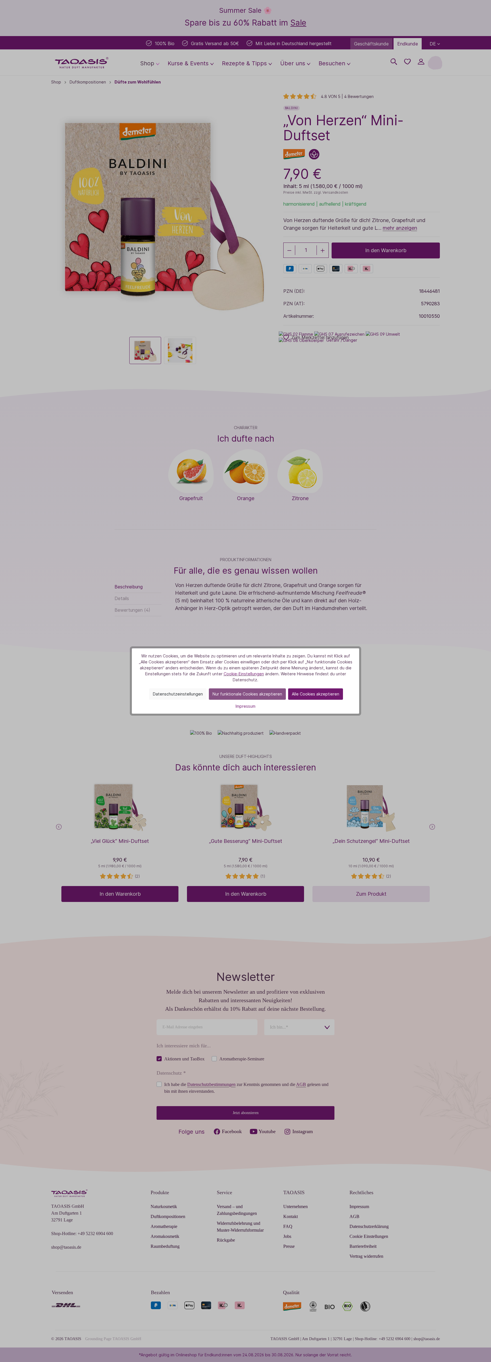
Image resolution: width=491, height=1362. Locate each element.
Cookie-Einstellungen (244, 673)
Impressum (245, 706)
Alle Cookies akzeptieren (315, 694)
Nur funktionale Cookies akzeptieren (247, 694)
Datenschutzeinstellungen (178, 694)
